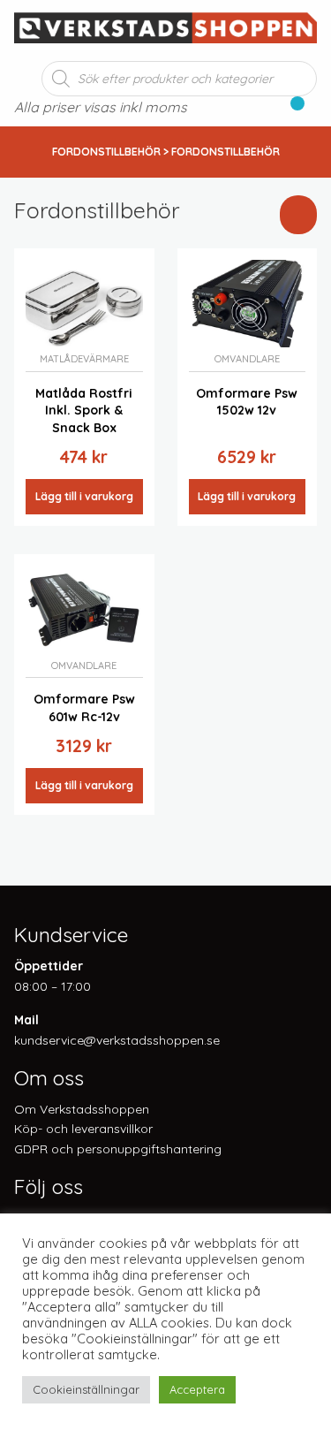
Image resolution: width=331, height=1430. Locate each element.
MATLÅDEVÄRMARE (84, 359)
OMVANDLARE (247, 359)
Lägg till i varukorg (84, 496)
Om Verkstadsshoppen (81, 1109)
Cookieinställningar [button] (86, 1389)
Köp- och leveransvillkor (83, 1129)
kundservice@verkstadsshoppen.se (117, 1040)
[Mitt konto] (311, 108)
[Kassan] (289, 108)
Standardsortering (173, 244)
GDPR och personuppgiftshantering (118, 1149)
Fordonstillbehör (106, 151)
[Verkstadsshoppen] (165, 26)
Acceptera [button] (197, 1389)
